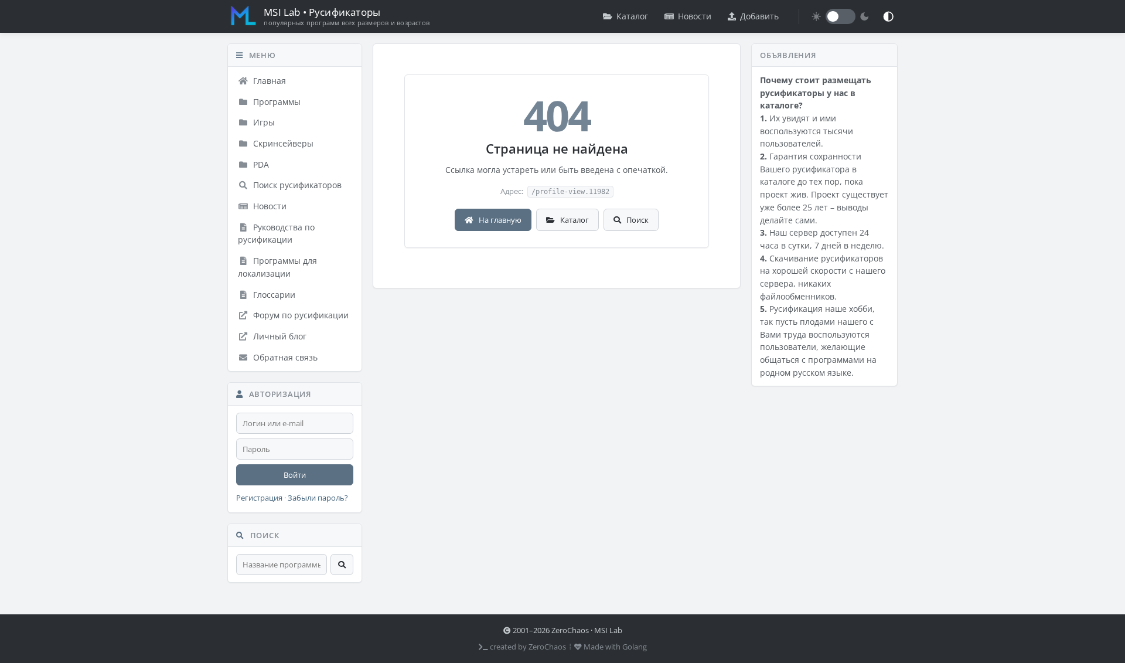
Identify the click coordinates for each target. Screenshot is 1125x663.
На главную (499, 220)
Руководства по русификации (276, 234)
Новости (694, 16)
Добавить (759, 16)
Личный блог (278, 336)
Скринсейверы (282, 143)
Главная (268, 80)
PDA (260, 164)
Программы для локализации (277, 267)
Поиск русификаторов (296, 185)
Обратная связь (284, 357)
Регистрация (259, 498)
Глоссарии (273, 294)
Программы (276, 101)
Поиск (637, 220)
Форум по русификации (300, 315)
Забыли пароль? (318, 498)
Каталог (632, 16)
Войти (295, 475)
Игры (263, 122)
